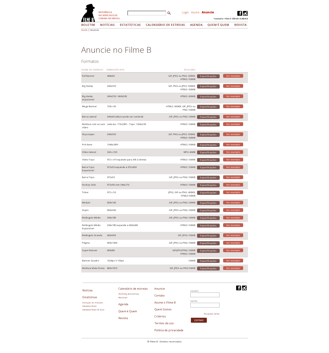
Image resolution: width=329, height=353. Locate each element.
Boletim (88, 25)
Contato (159, 295)
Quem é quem (218, 25)
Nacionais (122, 297)
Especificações (208, 76)
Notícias (107, 25)
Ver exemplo (233, 75)
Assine (195, 12)
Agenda (196, 25)
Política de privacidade (169, 330)
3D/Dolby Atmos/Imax (128, 294)
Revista (240, 25)
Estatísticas (130, 25)
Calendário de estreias (133, 289)
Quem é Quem (127, 311)
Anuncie (208, 12)
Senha (193, 300)
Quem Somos (163, 309)
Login (185, 12)
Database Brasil (89, 306)
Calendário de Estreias (165, 25)
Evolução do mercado (92, 302)
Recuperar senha (212, 314)
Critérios (160, 316)
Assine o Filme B (165, 302)
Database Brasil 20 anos (93, 309)
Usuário (194, 290)
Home (84, 29)
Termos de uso (164, 323)
